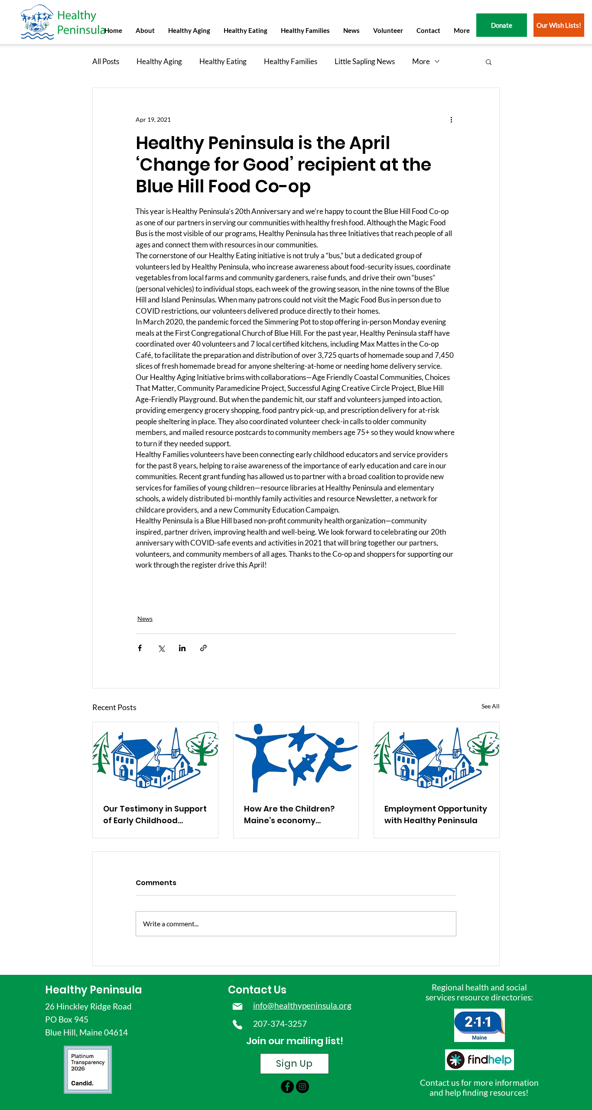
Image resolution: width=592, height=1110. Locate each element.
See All (490, 706)
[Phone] (238, 1025)
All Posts (105, 61)
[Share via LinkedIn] (182, 648)
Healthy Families (290, 61)
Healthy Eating (223, 61)
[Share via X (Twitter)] (161, 648)
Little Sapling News (365, 61)
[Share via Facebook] (140, 648)
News (145, 618)
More (421, 61)
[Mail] (238, 1006)
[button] (145, 30)
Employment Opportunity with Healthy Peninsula (435, 814)
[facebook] (287, 1086)
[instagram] (302, 1086)
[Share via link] (203, 648)
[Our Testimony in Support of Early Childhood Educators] (155, 757)
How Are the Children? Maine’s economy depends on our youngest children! (289, 814)
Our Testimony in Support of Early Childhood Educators (155, 814)
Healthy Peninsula (93, 990)
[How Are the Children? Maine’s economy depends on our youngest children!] (296, 757)
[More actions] (451, 119)
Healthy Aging (159, 61)
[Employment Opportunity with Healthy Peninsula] (436, 757)
